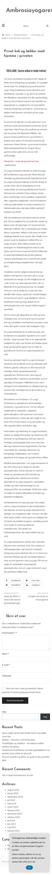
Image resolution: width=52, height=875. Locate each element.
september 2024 (15, 797)
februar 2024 (13, 810)
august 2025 (13, 790)
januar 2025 (12, 793)
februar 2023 (13, 831)
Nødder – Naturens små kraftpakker (18, 740)
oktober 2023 (13, 817)
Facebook (16, 581)
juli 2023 (11, 820)
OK (29, 868)
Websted (6, 675)
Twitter (35, 581)
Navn (5, 653)
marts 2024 (12, 807)
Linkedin (36, 585)
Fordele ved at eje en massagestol (38, 598)
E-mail (6, 664)
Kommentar (8, 632)
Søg (4, 711)
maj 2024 (11, 803)
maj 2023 (11, 827)
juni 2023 (11, 824)
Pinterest (16, 585)
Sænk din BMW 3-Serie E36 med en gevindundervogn (12, 599)
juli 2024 (11, 800)
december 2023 (14, 813)
